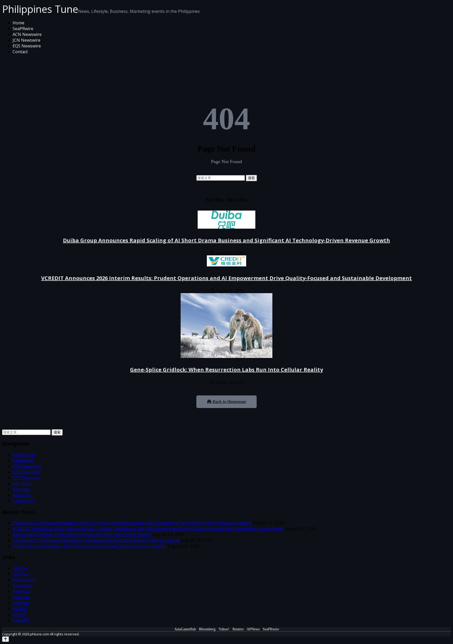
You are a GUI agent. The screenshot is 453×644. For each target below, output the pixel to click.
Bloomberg (24, 580)
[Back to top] (5, 639)
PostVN (20, 608)
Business (21, 489)
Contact (20, 52)
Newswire (22, 585)
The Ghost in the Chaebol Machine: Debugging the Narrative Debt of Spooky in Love (96, 540)
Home (18, 23)
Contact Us (23, 501)
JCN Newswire (26, 40)
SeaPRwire (23, 28)
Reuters (238, 629)
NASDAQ (21, 574)
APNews (253, 629)
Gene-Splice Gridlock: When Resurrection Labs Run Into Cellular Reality (226, 369)
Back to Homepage (229, 401)
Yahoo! (224, 629)
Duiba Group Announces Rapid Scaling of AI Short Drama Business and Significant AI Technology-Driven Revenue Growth (226, 240)
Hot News (22, 483)
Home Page (24, 455)
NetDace (21, 603)
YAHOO (20, 568)
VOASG (19, 614)
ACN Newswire (27, 34)
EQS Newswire (27, 46)
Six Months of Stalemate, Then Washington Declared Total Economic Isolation (89, 546)
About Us (22, 495)
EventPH (21, 620)
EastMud (21, 591)
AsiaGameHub (185, 629)
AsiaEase (21, 597)
